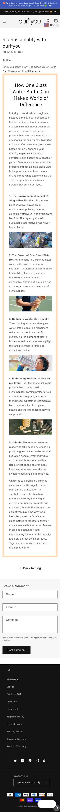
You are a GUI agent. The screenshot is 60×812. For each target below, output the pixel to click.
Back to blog (32, 568)
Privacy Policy (14, 731)
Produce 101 (14, 694)
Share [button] (9, 60)
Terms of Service (16, 739)
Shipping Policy (15, 716)
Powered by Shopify (36, 806)
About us (12, 701)
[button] (4, 21)
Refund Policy (14, 724)
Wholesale (12, 679)
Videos (10, 686)
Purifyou (26, 806)
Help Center (13, 709)
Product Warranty (17, 746)
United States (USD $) (28, 782)
